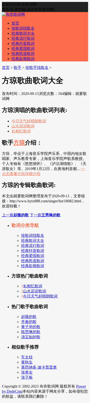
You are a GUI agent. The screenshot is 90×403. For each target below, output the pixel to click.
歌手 (17, 68)
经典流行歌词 (23, 38)
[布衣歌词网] (13, 14)
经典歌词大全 (23, 33)
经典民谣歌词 (23, 54)
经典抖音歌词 (23, 43)
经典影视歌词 (23, 59)
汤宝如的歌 (30, 337)
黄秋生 (27, 362)
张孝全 (27, 372)
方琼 (19, 142)
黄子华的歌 (30, 327)
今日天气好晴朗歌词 (29, 121)
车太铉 (27, 357)
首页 (15, 23)
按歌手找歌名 (36, 68)
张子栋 (27, 377)
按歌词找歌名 (23, 28)
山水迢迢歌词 (23, 126)
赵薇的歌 (28, 317)
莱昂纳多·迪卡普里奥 (39, 367)
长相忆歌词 (21, 131)
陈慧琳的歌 (30, 332)
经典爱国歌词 (23, 48)
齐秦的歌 (28, 322)
